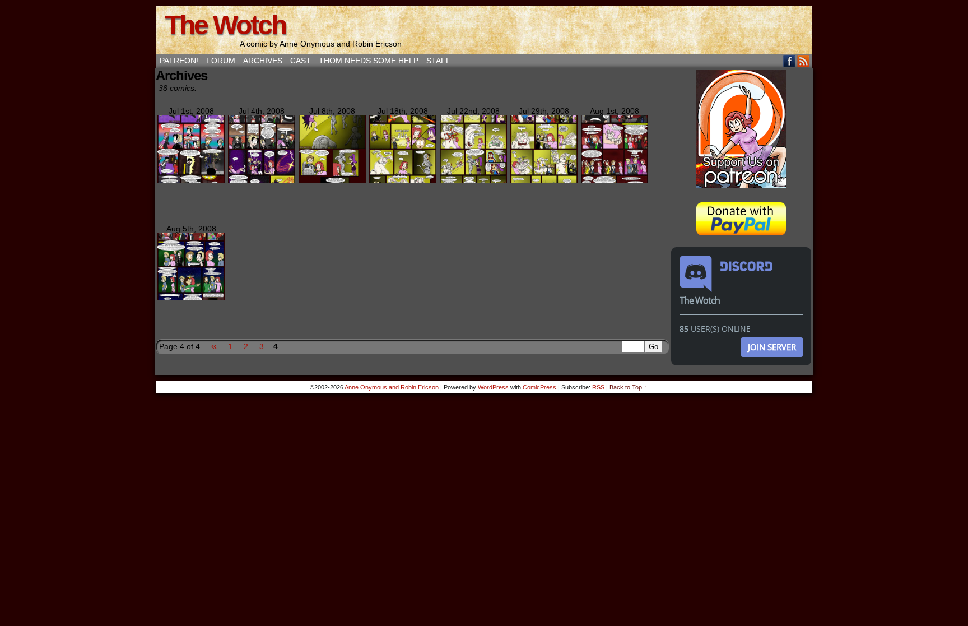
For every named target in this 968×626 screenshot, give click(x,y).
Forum (220, 60)
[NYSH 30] (191, 179)
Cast (300, 60)
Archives (262, 60)
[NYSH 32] (332, 179)
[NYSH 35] (544, 179)
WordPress (493, 387)
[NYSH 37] (191, 297)
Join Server (772, 347)
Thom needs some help (368, 60)
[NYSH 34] (473, 179)
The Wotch (225, 25)
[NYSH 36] (614, 179)
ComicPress (539, 387)
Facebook (790, 61)
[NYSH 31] (261, 179)
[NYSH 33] (402, 179)
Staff (438, 60)
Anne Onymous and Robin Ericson (392, 387)
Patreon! (179, 60)
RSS (804, 61)
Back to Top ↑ (628, 387)
